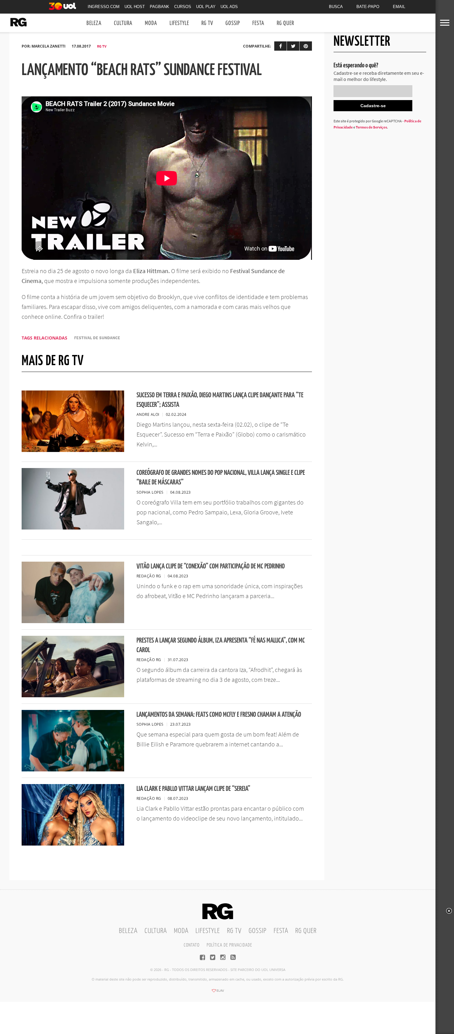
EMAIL (399, 6)
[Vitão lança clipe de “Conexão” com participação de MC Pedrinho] (73, 621)
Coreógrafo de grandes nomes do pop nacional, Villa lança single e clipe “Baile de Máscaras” (221, 477)
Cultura (123, 23)
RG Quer (285, 23)
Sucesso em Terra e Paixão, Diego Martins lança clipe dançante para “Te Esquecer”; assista (220, 400)
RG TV (207, 23)
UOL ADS (229, 6)
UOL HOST (134, 6)
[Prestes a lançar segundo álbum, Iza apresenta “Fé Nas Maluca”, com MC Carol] (73, 695)
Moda (151, 23)
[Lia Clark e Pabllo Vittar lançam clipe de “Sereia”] (73, 843)
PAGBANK (159, 6)
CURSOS (182, 6)
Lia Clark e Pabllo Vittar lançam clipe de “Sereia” (193, 788)
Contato (192, 945)
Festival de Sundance (97, 337)
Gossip (232, 23)
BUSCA (336, 6)
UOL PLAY (206, 6)
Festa (258, 23)
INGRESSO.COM (104, 6)
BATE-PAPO (367, 6)
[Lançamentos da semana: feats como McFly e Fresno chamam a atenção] (73, 769)
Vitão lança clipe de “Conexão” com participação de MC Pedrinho (211, 566)
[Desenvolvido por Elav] (217, 992)
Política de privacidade (229, 945)
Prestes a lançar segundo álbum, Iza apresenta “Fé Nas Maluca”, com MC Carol (221, 645)
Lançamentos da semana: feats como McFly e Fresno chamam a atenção (219, 714)
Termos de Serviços (371, 127)
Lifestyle (179, 23)
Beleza (94, 23)
